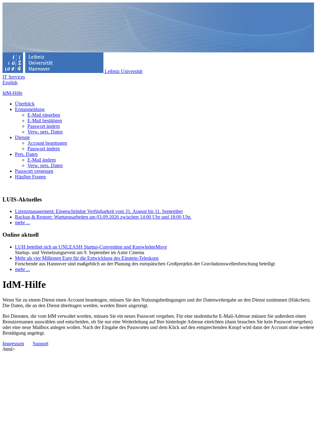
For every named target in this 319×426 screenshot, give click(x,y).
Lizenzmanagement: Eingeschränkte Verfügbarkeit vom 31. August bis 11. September (99, 211)
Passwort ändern (43, 126)
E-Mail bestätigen (44, 120)
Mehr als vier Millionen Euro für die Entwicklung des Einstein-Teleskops (87, 258)
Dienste (22, 137)
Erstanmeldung (30, 109)
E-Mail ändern (41, 159)
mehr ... (22, 222)
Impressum (13, 343)
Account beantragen (47, 143)
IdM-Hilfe (12, 93)
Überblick (25, 103)
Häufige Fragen (30, 176)
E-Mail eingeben (43, 115)
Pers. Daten (26, 154)
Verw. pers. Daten (45, 131)
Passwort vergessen (34, 171)
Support (40, 343)
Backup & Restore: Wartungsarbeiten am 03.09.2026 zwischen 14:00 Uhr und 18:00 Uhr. (103, 217)
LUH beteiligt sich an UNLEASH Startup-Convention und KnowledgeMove (91, 246)
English (9, 82)
